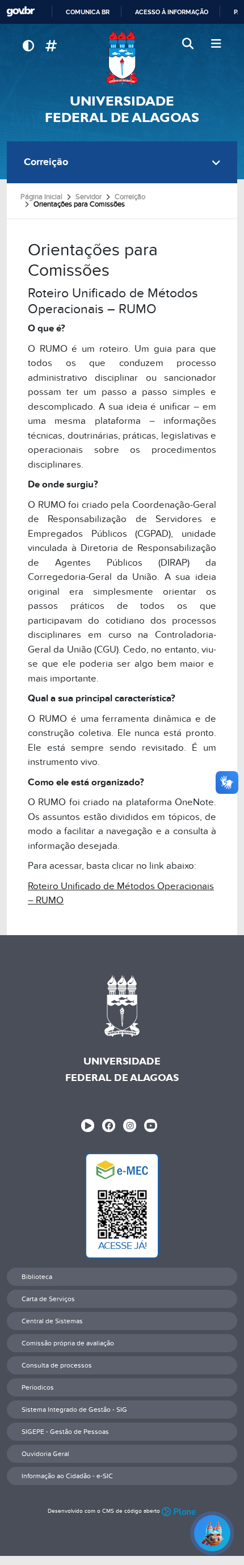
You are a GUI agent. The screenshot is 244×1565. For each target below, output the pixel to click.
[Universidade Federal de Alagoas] (122, 57)
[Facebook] (108, 1125)
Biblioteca (37, 1277)
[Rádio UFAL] (87, 1125)
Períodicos (38, 1387)
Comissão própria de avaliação (68, 1343)
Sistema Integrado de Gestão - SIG (74, 1409)
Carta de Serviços (48, 1299)
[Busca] (189, 44)
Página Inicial (41, 196)
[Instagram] (129, 1125)
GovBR (20, 11)
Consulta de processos (57, 1365)
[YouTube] (150, 1125)
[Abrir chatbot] (212, 1533)
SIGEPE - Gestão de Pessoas (65, 1432)
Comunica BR (88, 12)
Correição (46, 162)
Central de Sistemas (52, 1321)
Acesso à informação (171, 12)
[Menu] (216, 44)
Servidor (88, 196)
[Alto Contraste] (28, 46)
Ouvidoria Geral (45, 1454)
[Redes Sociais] (51, 46)
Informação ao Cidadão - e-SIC (67, 1476)
